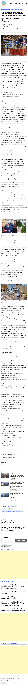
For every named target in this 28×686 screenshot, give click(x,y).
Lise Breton (9, 24)
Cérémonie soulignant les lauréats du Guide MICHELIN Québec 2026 (17, 475)
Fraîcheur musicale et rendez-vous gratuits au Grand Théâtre (13, 609)
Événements (12, 9)
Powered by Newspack (6, 680)
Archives (3, 544)
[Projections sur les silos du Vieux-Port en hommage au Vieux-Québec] (5, 495)
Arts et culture (13, 3)
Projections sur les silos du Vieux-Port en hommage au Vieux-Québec (17, 495)
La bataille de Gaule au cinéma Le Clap (13, 592)
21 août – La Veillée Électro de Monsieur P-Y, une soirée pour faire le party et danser (12, 603)
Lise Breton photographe (8, 508)
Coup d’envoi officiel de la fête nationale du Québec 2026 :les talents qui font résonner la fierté (17, 485)
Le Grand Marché (12, 506)
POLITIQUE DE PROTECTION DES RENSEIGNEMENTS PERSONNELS (13, 683)
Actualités (5, 9)
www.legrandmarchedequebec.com (13, 341)
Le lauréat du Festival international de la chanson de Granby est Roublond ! (13, 586)
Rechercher (5, 537)
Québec (19, 9)
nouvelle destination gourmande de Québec (12, 511)
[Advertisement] (14, 565)
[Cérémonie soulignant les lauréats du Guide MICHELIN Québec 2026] (5, 475)
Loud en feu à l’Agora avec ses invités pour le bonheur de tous (13, 598)
